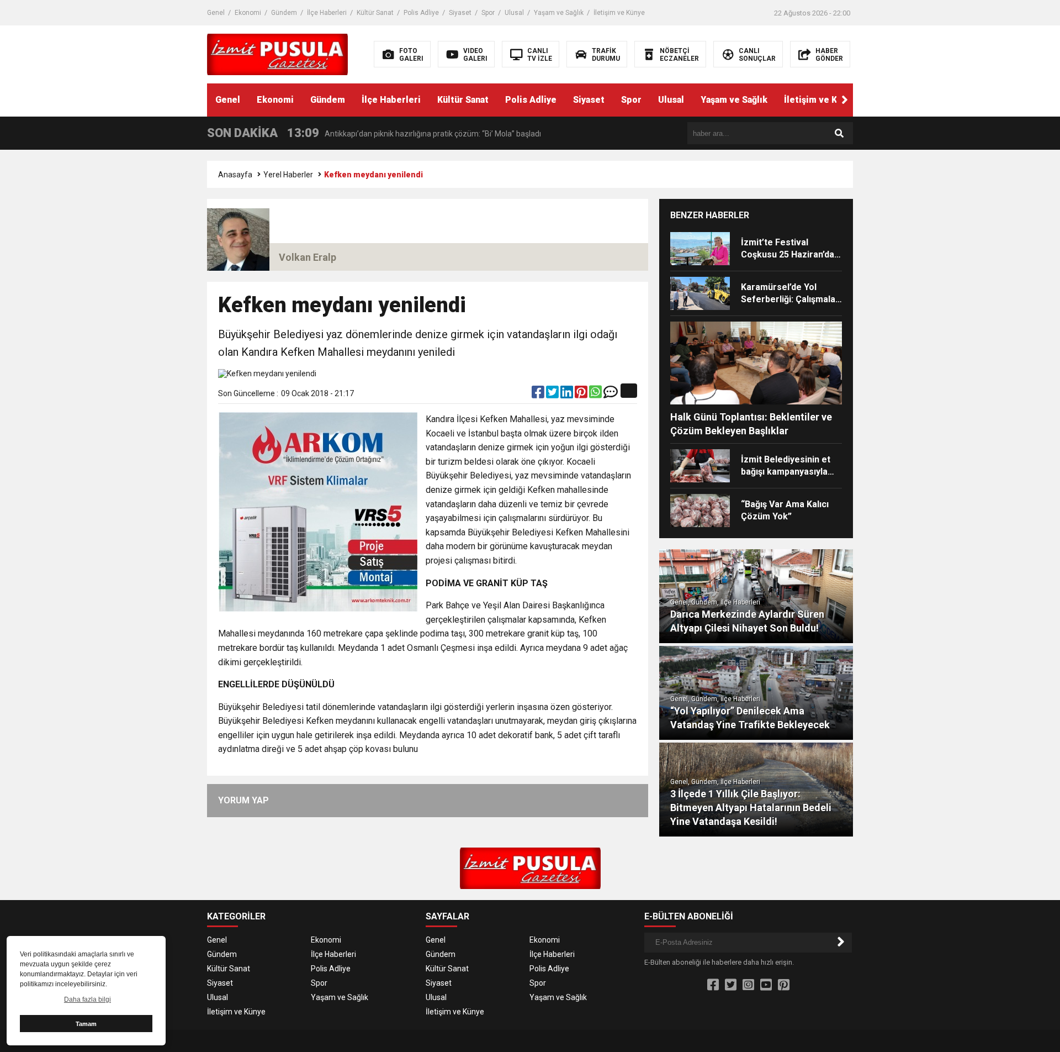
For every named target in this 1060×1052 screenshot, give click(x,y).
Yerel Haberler (288, 174)
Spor (488, 13)
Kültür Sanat (375, 13)
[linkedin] (567, 394)
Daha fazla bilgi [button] (87, 999)
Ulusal (514, 13)
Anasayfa (235, 174)
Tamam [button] (86, 1024)
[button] (844, 100)
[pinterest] (582, 394)
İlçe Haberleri (327, 13)
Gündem (284, 13)
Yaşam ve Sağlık (559, 13)
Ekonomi (248, 13)
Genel (216, 13)
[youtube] (766, 985)
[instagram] (748, 985)
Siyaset (460, 13)
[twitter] (553, 394)
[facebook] (539, 394)
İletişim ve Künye (619, 13)
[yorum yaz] (610, 394)
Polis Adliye (421, 13)
